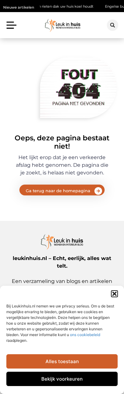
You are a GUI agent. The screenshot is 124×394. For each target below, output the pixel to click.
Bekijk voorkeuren (62, 379)
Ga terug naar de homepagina (58, 190)
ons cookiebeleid (85, 334)
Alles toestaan (62, 361)
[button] (114, 294)
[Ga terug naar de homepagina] (98, 191)
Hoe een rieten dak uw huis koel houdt (55, 6)
